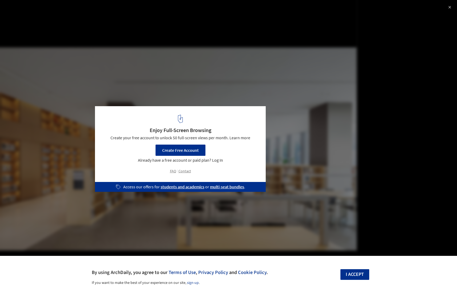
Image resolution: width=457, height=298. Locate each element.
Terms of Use (182, 272)
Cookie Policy (252, 272)
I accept (355, 274)
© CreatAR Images (21, 19)
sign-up (193, 282)
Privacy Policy (213, 272)
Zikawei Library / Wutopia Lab (45, 9)
